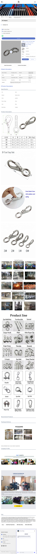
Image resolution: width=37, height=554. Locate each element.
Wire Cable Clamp (28, 524)
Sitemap (7, 551)
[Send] (34, 552)
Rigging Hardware (10, 17)
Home (3, 16)
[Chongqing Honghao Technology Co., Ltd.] (18, 2)
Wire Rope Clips (20, 524)
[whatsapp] (2, 36)
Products (6, 16)
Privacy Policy (3, 551)
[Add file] (18, 552)
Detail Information (8, 65)
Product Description (22, 65)
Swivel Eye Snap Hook (10, 524)
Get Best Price (25, 59)
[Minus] (34, 531)
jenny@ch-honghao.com (7, 31)
